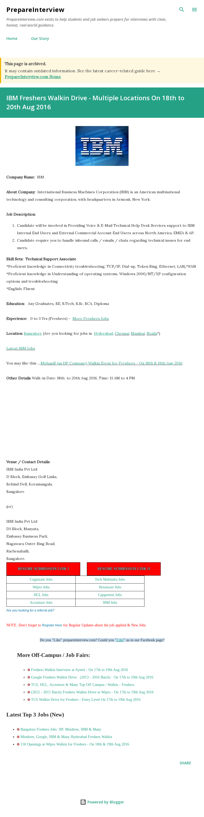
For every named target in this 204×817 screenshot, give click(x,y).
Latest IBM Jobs (20, 348)
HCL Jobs (41, 595)
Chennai (122, 333)
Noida (152, 333)
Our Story (40, 38)
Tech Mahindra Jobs (110, 579)
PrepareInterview (35, 9)
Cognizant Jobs (41, 579)
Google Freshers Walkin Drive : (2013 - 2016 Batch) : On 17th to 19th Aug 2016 (92, 677)
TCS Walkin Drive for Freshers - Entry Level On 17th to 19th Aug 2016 (86, 700)
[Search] (181, 9)
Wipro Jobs (41, 587)
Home (11, 38)
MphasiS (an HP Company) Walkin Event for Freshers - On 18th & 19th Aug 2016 (111, 363)
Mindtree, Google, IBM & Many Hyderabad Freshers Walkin (66, 737)
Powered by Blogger (105, 802)
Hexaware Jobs (110, 587)
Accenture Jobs (41, 603)
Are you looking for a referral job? (30, 610)
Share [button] (185, 762)
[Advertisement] (46, 422)
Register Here (52, 625)
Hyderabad (103, 333)
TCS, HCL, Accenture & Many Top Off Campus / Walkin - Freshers (82, 685)
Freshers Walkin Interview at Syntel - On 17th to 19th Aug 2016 (79, 670)
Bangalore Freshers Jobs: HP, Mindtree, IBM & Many (60, 729)
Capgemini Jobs (110, 595)
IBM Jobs (110, 603)
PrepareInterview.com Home (33, 76)
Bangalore (33, 333)
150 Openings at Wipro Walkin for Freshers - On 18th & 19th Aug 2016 (74, 744)
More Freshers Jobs (91, 318)
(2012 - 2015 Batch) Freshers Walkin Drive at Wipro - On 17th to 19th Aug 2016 (92, 692)
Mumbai (138, 333)
